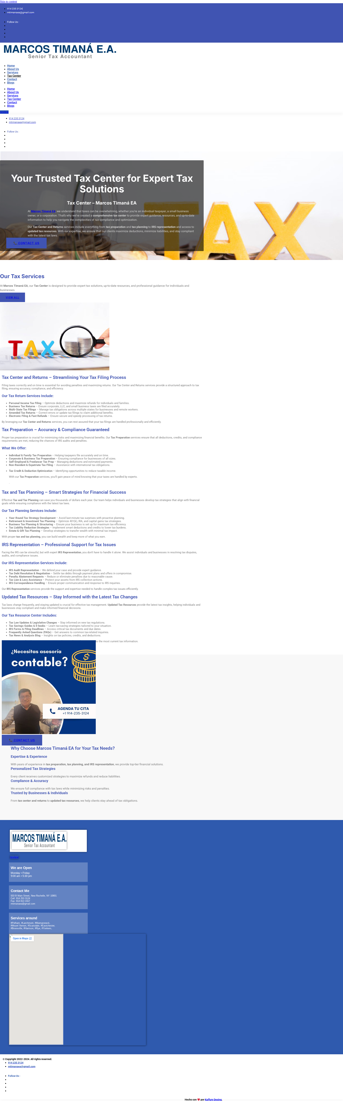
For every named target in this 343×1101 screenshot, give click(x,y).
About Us (13, 69)
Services (12, 72)
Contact (12, 79)
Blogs (10, 82)
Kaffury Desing (213, 1099)
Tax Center (14, 76)
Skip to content (8, 1)
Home (11, 65)
